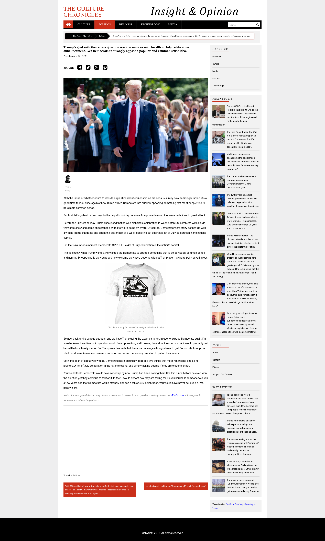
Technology (150, 24)
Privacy (215, 367)
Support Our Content (222, 374)
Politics (105, 24)
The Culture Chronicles (83, 11)
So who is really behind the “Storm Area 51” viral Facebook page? (176, 486)
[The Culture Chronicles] (68, 24)
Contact (216, 360)
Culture (84, 24)
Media (172, 24)
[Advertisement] (135, 437)
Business (125, 24)
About (215, 352)
